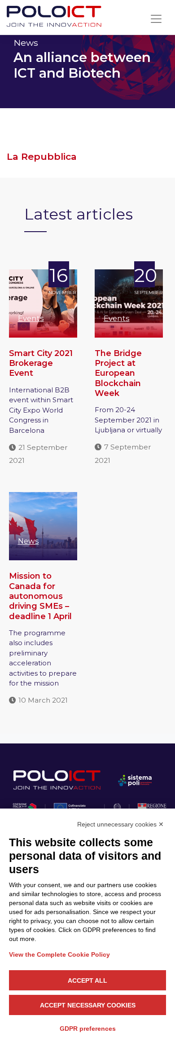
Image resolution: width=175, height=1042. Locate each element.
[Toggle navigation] (156, 18)
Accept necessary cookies (88, 1005)
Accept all (87, 980)
